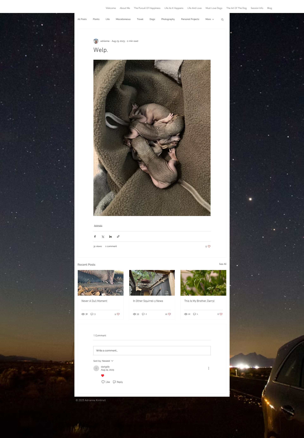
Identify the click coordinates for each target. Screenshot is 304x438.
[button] (222, 19)
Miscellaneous (123, 19)
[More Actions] (209, 368)
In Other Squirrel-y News (148, 301)
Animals (98, 225)
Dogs (152, 19)
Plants (96, 19)
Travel (140, 19)
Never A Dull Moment (94, 301)
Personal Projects (190, 19)
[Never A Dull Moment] (101, 283)
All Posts (82, 19)
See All (222, 264)
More (208, 19)
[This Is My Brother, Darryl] (203, 283)
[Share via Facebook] (94, 236)
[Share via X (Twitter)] (102, 236)
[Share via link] (118, 236)
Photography (168, 19)
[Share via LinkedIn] (110, 236)
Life (108, 19)
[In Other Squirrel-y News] (152, 283)
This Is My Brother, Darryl (199, 301)
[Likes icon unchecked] (103, 382)
